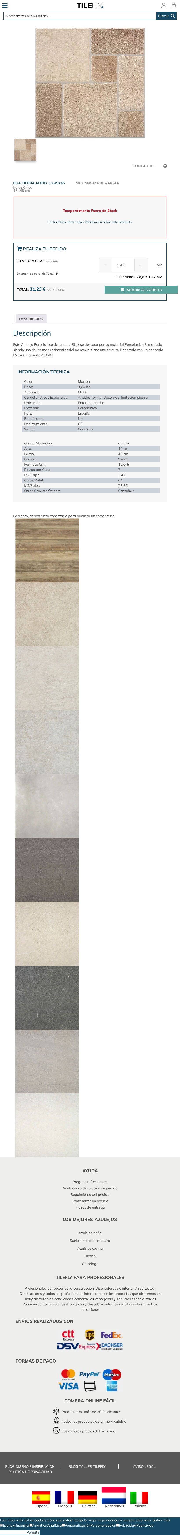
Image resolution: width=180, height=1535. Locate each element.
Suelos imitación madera (90, 1240)
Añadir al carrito (144, 289)
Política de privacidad (30, 1472)
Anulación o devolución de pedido (90, 1188)
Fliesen (90, 1256)
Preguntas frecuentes (90, 1181)
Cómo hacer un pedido (90, 1201)
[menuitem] (41, 1499)
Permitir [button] (33, 1532)
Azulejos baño (90, 1233)
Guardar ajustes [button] (13, 1532)
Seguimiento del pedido (90, 1194)
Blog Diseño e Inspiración (30, 1466)
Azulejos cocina (90, 1248)
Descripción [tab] (31, 319)
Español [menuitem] (41, 1506)
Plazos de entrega (90, 1207)
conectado (58, 516)
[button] (8, 1525)
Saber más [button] (161, 1520)
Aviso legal (144, 1466)
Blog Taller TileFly (87, 1466)
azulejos (106, 1219)
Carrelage (90, 1263)
